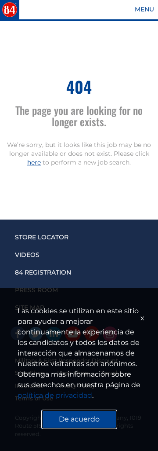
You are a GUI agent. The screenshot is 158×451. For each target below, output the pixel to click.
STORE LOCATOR (41, 237)
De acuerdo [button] (79, 419)
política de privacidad (55, 395)
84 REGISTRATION (43, 272)
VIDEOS (27, 255)
